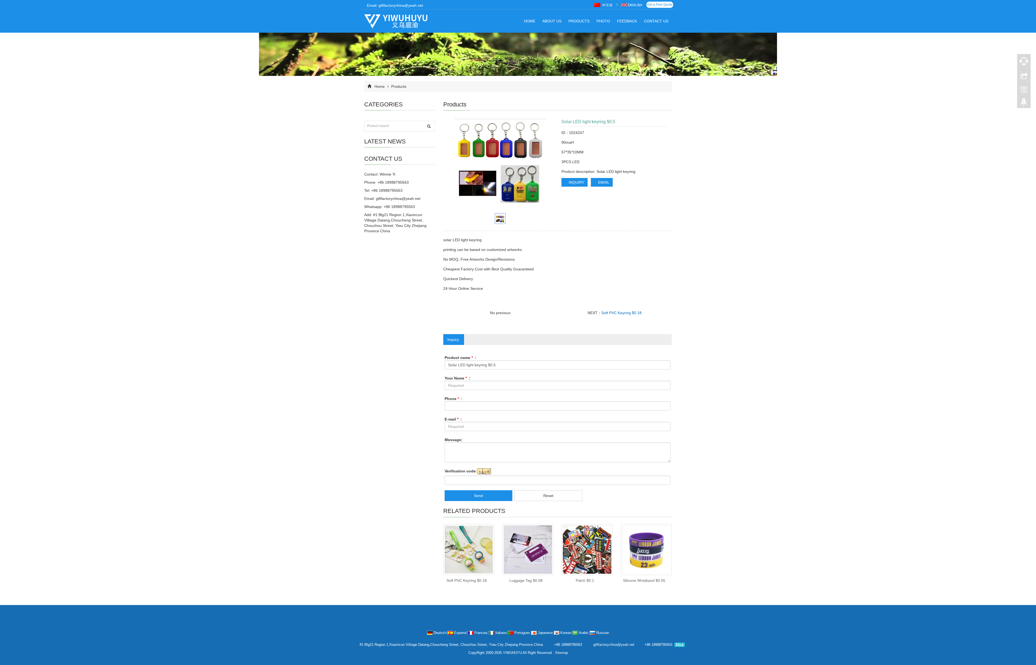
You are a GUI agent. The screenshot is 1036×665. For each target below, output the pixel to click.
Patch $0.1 (585, 580)
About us (551, 21)
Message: (453, 440)
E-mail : (453, 419)
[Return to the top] (1024, 103)
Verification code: (461, 471)
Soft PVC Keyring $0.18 (621, 313)
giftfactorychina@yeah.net (398, 198)
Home (529, 21)
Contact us (656, 21)
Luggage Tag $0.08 (526, 580)
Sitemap (561, 653)
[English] (631, 5)
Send (478, 495)
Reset (548, 495)
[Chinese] (603, 5)
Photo (603, 21)
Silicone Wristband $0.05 (644, 580)
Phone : (453, 399)
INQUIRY (576, 182)
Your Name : (457, 378)
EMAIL (603, 182)
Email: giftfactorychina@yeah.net (394, 5)
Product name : (460, 357)
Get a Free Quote (659, 4)
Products (578, 21)
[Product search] (429, 126)
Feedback (627, 21)
